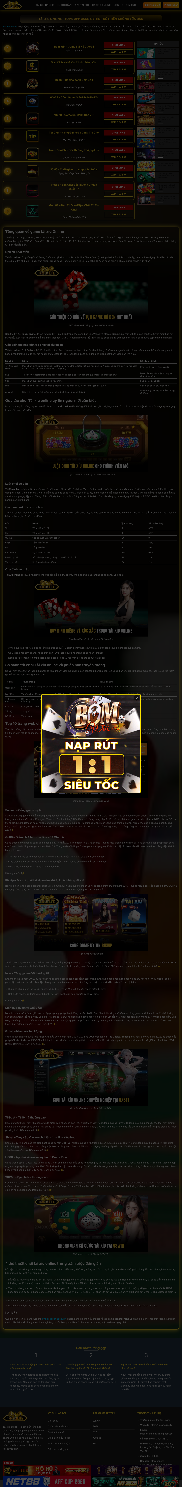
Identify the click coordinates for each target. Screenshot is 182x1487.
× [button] (137, 698)
